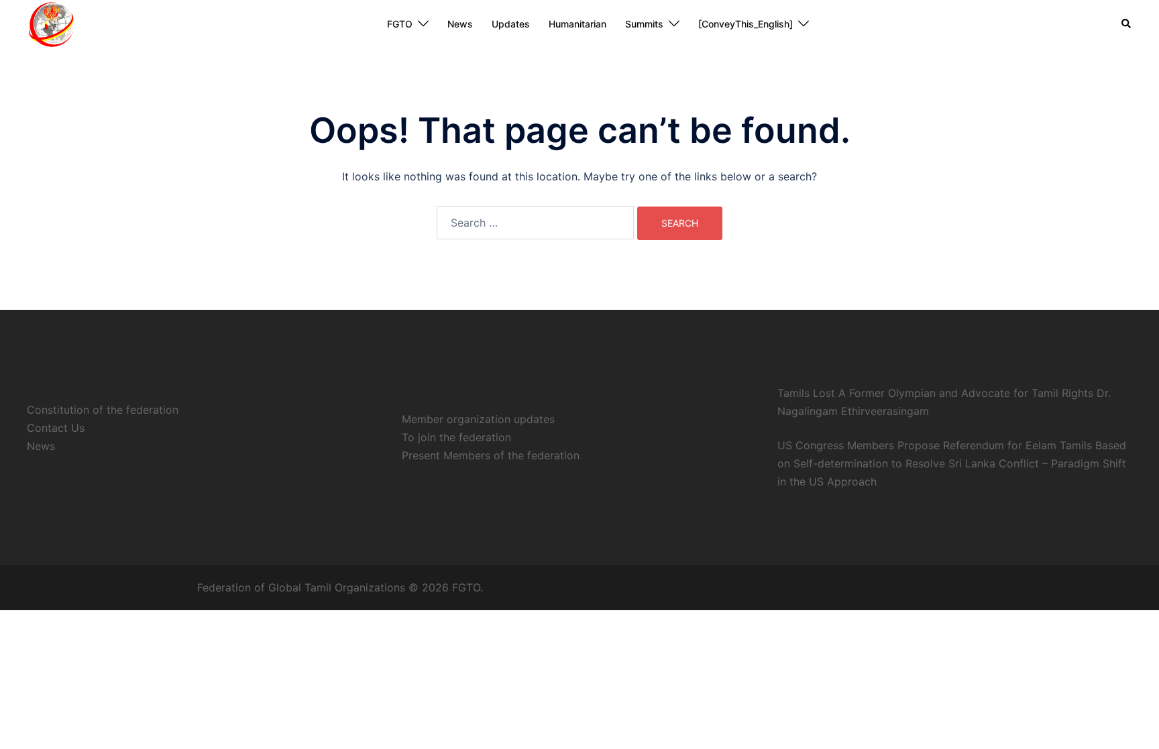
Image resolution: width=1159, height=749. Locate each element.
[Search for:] (535, 222)
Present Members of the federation (491, 455)
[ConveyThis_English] (745, 24)
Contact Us (56, 428)
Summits (644, 24)
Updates (511, 24)
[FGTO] (50, 23)
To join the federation (456, 437)
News (460, 24)
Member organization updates (478, 419)
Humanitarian (577, 24)
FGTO (399, 24)
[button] (1126, 23)
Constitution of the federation (102, 409)
